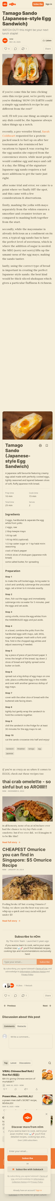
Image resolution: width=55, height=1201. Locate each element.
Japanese (9, 753)
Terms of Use (41, 968)
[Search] (50, 1063)
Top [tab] (5, 1063)
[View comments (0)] (15, 49)
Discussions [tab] (24, 1063)
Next (45, 1005)
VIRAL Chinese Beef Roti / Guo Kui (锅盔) (18, 1073)
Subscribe (38, 4)
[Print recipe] (40, 445)
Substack (13, 1194)
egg (39, 749)
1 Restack (28, 985)
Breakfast (21, 749)
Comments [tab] (9, 1026)
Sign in (49, 4)
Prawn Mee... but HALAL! (17, 1096)
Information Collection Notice (33, 971)
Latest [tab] (13, 1063)
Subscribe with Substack (29, 1169)
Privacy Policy (37, 1182)
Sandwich (10, 749)
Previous (11, 1005)
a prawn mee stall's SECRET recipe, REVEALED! (19, 1102)
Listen (48, 40)
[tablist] (15, 1026)
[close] (46, 1114)
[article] (27, 1080)
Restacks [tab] (21, 1026)
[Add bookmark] (47, 445)
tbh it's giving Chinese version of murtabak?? (18, 1080)
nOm (11, 39)
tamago (31, 749)
